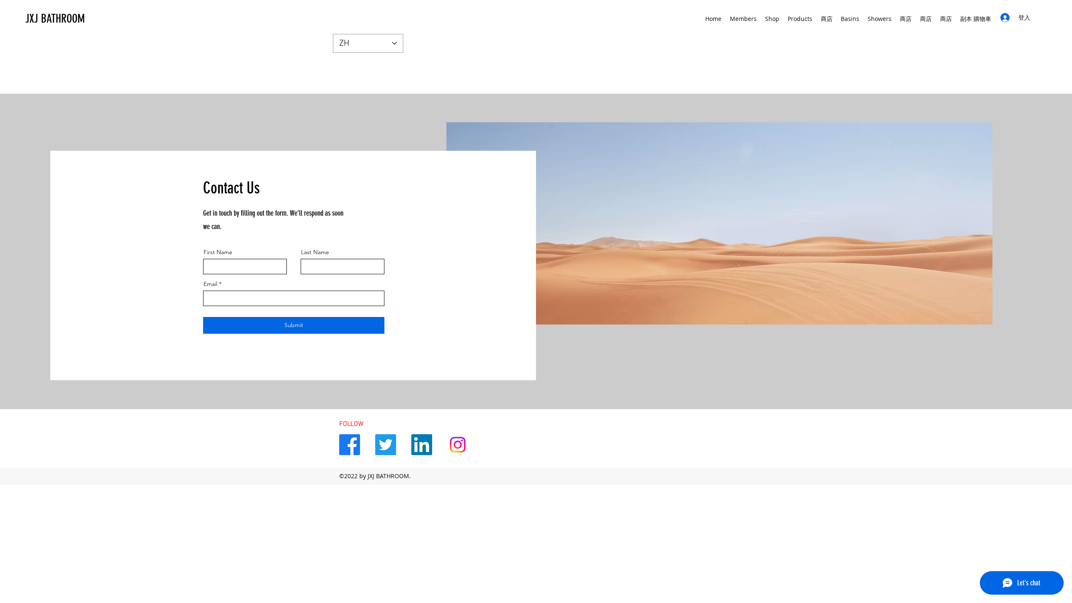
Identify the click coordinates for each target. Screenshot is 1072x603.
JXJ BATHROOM (55, 19)
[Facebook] (349, 444)
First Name (218, 252)
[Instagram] (457, 444)
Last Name (315, 252)
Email (210, 284)
